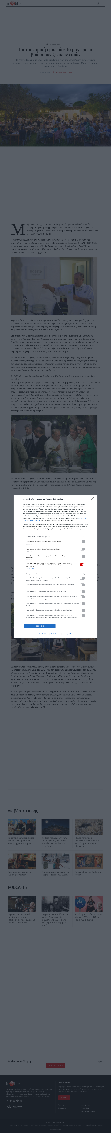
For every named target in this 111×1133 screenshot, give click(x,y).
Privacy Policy (68, 634)
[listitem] (55, 537)
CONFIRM (40, 626)
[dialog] (55, 566)
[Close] (93, 499)
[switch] (82, 541)
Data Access (55, 634)
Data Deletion (43, 634)
